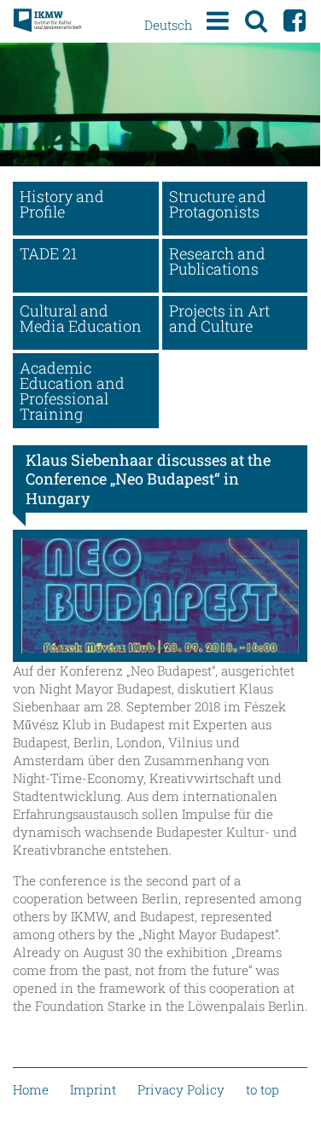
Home (31, 1089)
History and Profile (62, 204)
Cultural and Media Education (81, 318)
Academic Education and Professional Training (72, 390)
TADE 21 (48, 253)
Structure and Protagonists (217, 204)
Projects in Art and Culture (219, 318)
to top (262, 1089)
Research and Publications (217, 261)
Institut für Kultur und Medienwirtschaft (47, 21)
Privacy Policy (181, 1089)
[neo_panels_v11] (160, 596)
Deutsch (168, 24)
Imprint (93, 1089)
